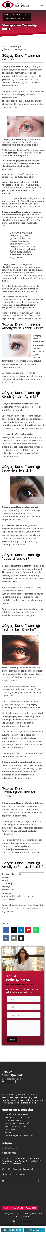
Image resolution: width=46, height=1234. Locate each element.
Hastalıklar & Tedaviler (21, 15)
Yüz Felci (8, 1132)
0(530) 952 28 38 (9, 1153)
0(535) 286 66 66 (9, 1148)
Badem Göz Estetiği (13, 1120)
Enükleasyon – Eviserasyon (15, 1126)
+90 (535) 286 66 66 (12, 1230)
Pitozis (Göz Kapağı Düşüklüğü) (17, 1114)
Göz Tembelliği (11, 1129)
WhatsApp (34, 1230)
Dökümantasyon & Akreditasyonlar (19, 1136)
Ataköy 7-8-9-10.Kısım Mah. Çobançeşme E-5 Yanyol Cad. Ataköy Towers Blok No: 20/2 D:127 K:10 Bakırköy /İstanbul (21, 1161)
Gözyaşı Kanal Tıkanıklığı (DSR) (17, 1123)
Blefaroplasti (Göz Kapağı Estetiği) (18, 1117)
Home (6, 15)
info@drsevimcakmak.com (14, 1174)
